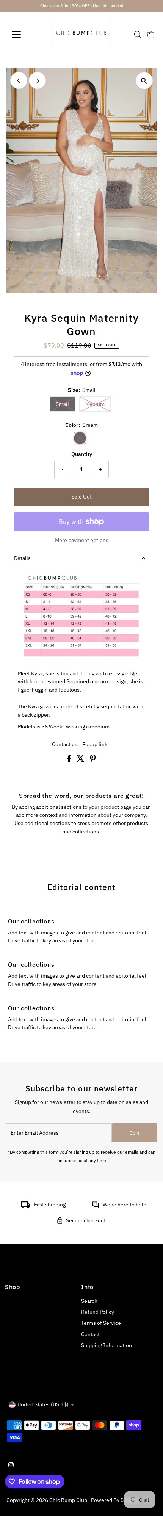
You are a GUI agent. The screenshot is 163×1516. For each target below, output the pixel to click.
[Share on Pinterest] (93, 760)
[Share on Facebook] (69, 760)
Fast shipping (50, 1204)
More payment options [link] (81, 540)
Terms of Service (101, 1322)
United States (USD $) (43, 1404)
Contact (90, 1334)
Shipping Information (106, 1345)
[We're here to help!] (95, 1206)
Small (65, 403)
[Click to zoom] (144, 80)
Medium (98, 403)
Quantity (81, 454)
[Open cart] (151, 34)
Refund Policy (97, 1311)
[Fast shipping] (25, 1206)
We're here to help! (125, 1204)
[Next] (37, 80)
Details (22, 558)
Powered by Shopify (115, 1500)
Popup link (94, 744)
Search (89, 1300)
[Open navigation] (24, 34)
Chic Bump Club (68, 1500)
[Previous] (18, 80)
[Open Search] (137, 34)
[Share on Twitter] (81, 760)
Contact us (64, 744)
